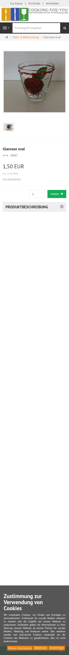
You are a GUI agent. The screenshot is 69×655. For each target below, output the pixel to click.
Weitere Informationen (20, 648)
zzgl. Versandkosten (12, 179)
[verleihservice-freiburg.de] (34, 14)
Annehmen (56, 647)
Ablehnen (40, 647)
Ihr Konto (34, 3)
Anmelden (52, 3)
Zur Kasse (16, 3)
